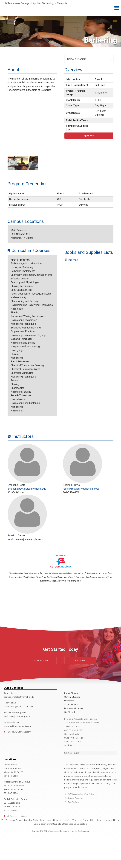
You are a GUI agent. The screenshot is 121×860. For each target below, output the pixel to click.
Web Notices (73, 802)
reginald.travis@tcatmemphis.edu (81, 488)
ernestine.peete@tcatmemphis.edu (27, 488)
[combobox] (88, 59)
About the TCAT (71, 704)
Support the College (73, 737)
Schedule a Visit (40, 660)
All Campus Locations (17, 816)
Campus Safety (71, 734)
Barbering (72, 260)
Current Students (72, 697)
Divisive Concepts (75, 798)
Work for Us (69, 745)
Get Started (69, 712)
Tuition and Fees (72, 726)
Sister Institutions (72, 741)
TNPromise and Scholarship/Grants (81, 722)
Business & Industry (73, 708)
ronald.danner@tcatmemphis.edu (25, 539)
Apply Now (89, 135)
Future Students (71, 693)
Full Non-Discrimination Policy (80, 794)
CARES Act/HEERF (73, 730)
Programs (69, 700)
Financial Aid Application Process (80, 719)
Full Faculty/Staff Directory (19, 731)
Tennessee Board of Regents (85, 820)
